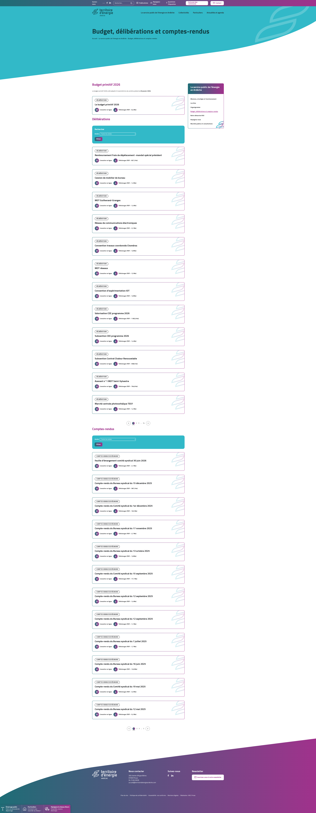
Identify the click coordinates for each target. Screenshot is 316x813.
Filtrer (98, 139)
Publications (143, 3)
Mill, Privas (191, 795)
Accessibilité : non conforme (157, 795)
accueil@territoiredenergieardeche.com (142, 782)
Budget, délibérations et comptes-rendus (204, 111)
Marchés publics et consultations (202, 124)
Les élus (193, 103)
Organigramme (195, 107)
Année (97, 134)
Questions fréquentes (172, 3)
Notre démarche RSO (197, 115)
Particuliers (198, 13)
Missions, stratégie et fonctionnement (203, 99)
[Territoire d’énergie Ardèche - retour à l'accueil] (102, 13)
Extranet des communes (192, 3)
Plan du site (124, 795)
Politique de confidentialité (138, 795)
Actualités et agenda (215, 13)
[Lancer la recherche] (131, 3)
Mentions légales (173, 795)
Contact (218, 3)
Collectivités (184, 13)
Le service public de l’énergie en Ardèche (157, 13)
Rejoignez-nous (156, 3)
